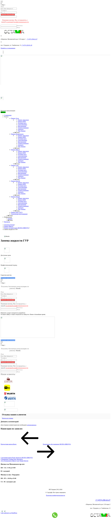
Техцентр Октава (9, 224)
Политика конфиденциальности (55, 495)
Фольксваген (8, 460)
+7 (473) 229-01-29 (26, 45)
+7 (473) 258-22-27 (32, 39)
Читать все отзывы (7, 418)
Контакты (20, 459)
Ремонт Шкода (8, 226)
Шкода (14, 460)
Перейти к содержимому (8, 48)
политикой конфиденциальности (17, 22)
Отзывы (11, 459)
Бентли (26, 460)
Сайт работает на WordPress (9, 513)
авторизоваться (31, 425)
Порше (22, 460)
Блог (15, 459)
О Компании (4, 459)
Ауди (2, 460)
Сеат (17, 460)
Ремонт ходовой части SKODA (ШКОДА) (16, 228)
